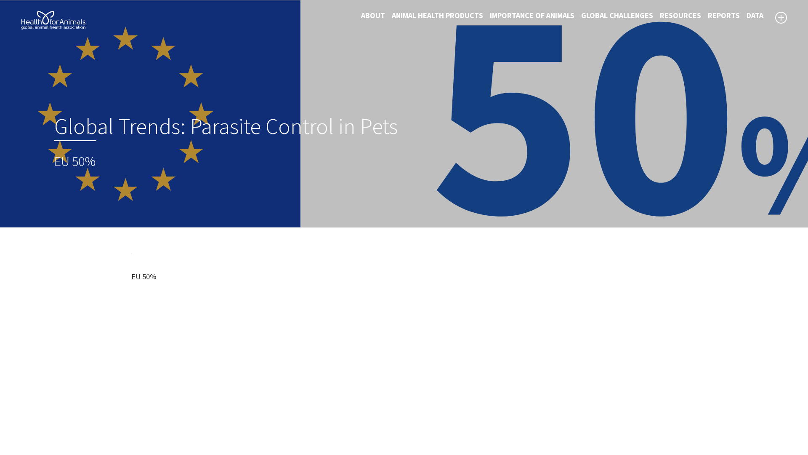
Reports (724, 16)
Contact (423, 405)
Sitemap (423, 395)
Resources (680, 16)
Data (755, 16)
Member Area (431, 425)
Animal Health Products (437, 16)
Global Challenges (617, 16)
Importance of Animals (532, 16)
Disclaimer (427, 385)
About (373, 16)
